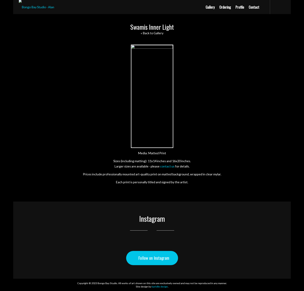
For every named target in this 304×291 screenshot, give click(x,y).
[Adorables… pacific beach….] (218, 245)
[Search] (265, 7)
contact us (167, 166)
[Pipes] (288, 145)
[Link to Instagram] (275, 7)
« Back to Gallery (152, 33)
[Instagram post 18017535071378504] (41, 245)
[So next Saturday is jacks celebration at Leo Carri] (130, 245)
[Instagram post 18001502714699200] (262, 245)
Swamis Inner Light (152, 26)
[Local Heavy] (16, 145)
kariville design (160, 286)
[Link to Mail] (282, 7)
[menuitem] (210, 7)
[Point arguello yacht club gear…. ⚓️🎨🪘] (85, 245)
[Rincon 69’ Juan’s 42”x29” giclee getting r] (174, 245)
